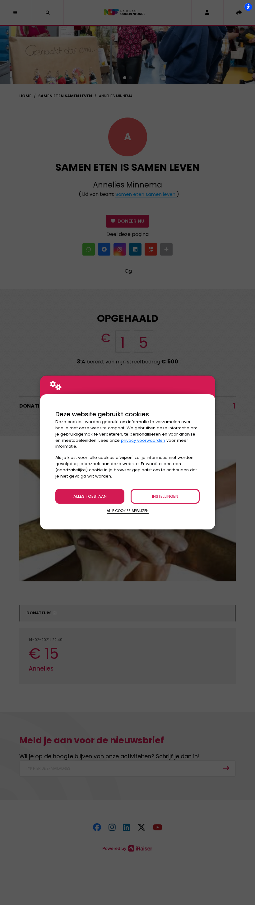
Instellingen (165, 496)
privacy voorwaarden (143, 440)
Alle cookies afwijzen (128, 510)
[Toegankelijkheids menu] (248, 7)
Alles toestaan (90, 496)
